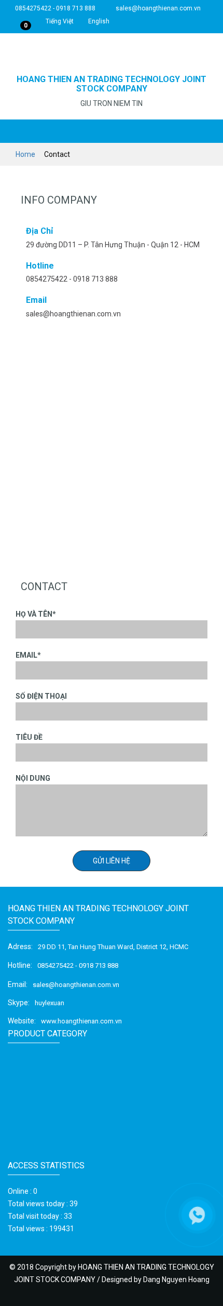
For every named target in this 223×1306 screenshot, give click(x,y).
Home (26, 154)
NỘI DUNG (33, 778)
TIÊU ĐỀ (29, 737)
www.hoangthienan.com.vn (81, 1021)
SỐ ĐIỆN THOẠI (41, 696)
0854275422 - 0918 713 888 (54, 8)
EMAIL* (28, 655)
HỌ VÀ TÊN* (36, 614)
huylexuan (49, 1003)
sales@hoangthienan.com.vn (157, 8)
